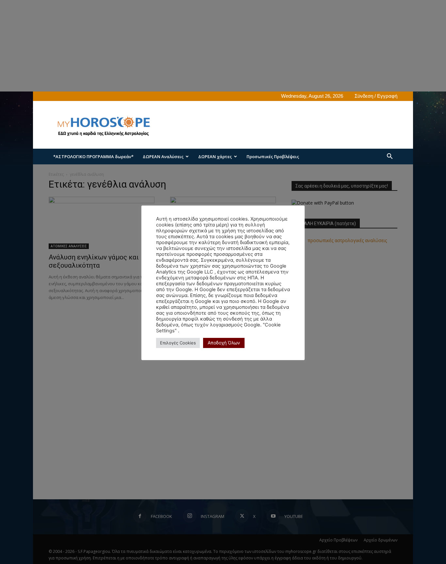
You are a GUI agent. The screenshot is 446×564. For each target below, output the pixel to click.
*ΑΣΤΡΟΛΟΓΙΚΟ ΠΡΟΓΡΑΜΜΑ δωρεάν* (93, 156)
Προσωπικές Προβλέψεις (273, 156)
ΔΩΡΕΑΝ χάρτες (215, 156)
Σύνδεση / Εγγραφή (376, 96)
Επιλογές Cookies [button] (178, 342)
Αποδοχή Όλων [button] (224, 342)
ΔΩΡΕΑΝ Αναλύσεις (163, 156)
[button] (389, 157)
